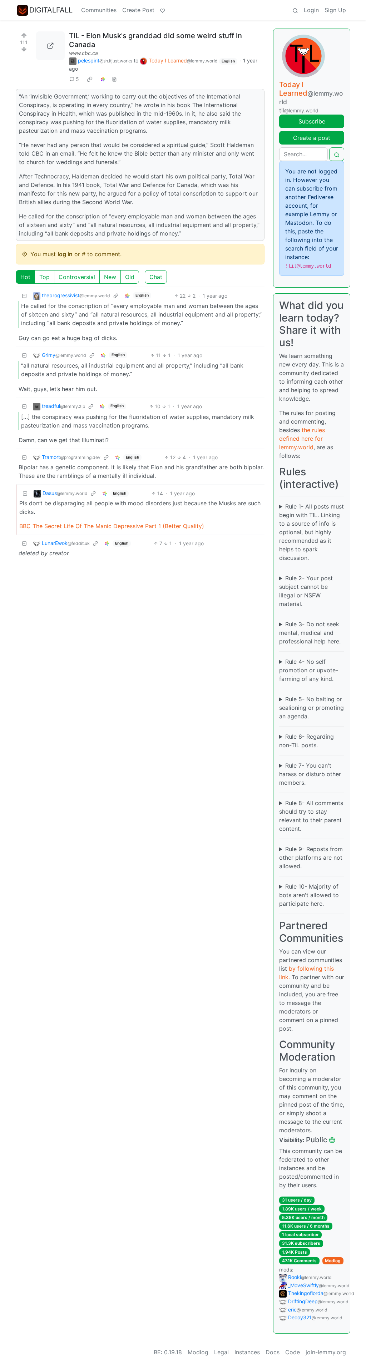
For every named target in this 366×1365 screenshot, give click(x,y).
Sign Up (335, 10)
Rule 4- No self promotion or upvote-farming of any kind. (308, 670)
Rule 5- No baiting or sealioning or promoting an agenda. (311, 708)
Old (129, 276)
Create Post (138, 10)
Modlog (333, 1260)
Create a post (311, 137)
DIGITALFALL (51, 10)
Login (311, 10)
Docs (273, 1352)
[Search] (295, 10)
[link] (89, 79)
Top (44, 276)
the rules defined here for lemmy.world (302, 438)
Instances (247, 1352)
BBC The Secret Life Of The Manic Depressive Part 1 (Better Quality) (111, 526)
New (110, 276)
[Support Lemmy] (162, 10)
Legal (221, 1352)
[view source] (114, 79)
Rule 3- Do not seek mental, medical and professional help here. (310, 633)
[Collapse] (24, 295)
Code (292, 1352)
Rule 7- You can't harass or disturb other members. (310, 774)
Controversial (77, 276)
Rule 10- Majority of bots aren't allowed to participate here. (309, 895)
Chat (155, 276)
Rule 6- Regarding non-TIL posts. (306, 741)
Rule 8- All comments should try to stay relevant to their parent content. (311, 815)
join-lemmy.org (326, 1352)
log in (65, 254)
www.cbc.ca (83, 53)
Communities (99, 10)
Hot (25, 276)
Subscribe (311, 121)
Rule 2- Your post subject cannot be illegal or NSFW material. (306, 591)
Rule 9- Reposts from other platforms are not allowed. (311, 857)
